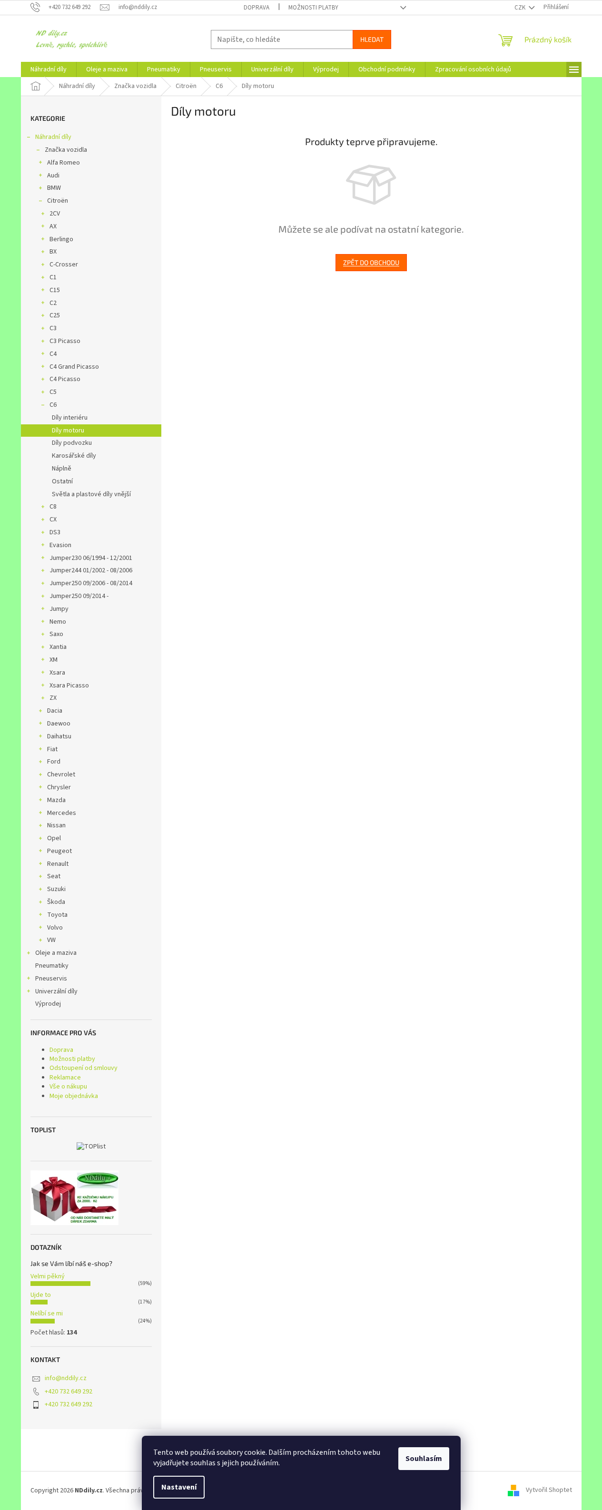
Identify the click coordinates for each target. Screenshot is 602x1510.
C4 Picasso (64, 379)
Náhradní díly (53, 137)
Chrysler (59, 787)
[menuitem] (48, 69)
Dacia (54, 711)
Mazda (56, 800)
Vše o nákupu (68, 1086)
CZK (520, 7)
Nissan (56, 825)
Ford (53, 761)
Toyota (57, 915)
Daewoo (58, 723)
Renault (58, 864)
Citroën (57, 201)
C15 (54, 290)
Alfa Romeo (63, 162)
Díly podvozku (72, 443)
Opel (54, 838)
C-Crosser (63, 264)
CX (53, 519)
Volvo (55, 927)
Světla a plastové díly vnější (91, 494)
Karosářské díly (74, 456)
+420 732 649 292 (68, 1391)
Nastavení (179, 1487)
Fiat (52, 749)
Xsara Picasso (69, 685)
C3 (53, 328)
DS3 (54, 532)
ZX (53, 698)
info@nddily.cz (66, 1378)
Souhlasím (423, 1458)
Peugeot (59, 851)
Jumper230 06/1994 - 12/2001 (90, 558)
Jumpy (59, 609)
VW (51, 940)
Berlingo (61, 239)
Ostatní (62, 481)
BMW (54, 188)
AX (53, 226)
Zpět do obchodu (371, 262)
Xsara (57, 672)
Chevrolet (61, 774)
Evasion (60, 545)
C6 (53, 405)
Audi (53, 175)
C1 (53, 277)
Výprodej (48, 1004)
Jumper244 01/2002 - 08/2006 (90, 570)
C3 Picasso (64, 341)
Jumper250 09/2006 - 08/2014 (90, 583)
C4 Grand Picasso (74, 367)
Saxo (56, 634)
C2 (53, 303)
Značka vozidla (66, 150)
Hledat (372, 39)
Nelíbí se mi (46, 1313)
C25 (54, 315)
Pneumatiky (52, 966)
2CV (54, 213)
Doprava (256, 7)
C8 (53, 506)
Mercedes (61, 813)
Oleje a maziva (56, 953)
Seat (53, 876)
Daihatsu (59, 736)
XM (53, 660)
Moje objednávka (73, 1096)
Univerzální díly (56, 991)
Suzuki (56, 889)
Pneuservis (51, 978)
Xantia (58, 647)
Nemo (57, 622)
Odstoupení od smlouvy (83, 1068)
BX (53, 251)
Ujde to (40, 1295)
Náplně (61, 468)
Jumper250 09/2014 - (79, 596)
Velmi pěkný (47, 1276)
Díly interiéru (70, 417)
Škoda (56, 902)
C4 (53, 354)
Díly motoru (68, 430)
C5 (53, 392)
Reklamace (65, 1077)
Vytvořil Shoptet (549, 1490)
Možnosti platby (313, 7)
